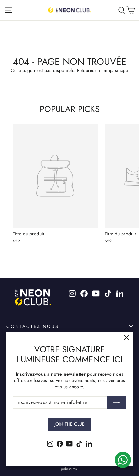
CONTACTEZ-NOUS (32, 326)
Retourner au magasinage (102, 70)
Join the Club (69, 424)
